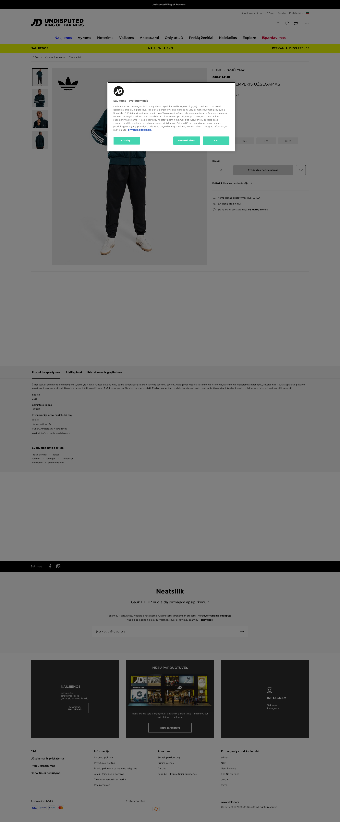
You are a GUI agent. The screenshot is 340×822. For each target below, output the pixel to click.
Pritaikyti (126, 140)
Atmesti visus (186, 140)
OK (216, 140)
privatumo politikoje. (140, 129)
